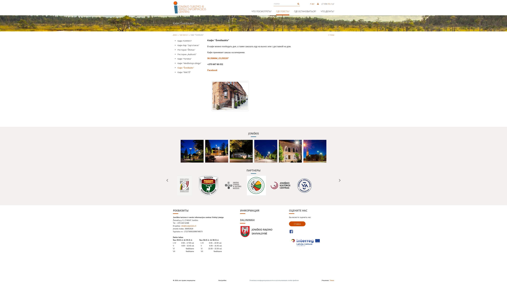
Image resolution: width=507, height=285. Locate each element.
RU (329, 4)
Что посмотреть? (261, 11)
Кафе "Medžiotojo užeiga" (189, 63)
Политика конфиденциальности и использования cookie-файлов (274, 280)
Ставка (297, 223)
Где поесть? (282, 11)
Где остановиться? (305, 11)
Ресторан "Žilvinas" (186, 49)
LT (322, 4)
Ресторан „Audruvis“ (186, 54)
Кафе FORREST (184, 40)
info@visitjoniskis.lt (188, 226)
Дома (175, 35)
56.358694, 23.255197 (217, 58)
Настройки (222, 280)
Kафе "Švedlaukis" (185, 67)
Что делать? (327, 11)
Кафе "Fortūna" (184, 58)
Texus (332, 280)
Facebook (212, 70)
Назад (332, 35)
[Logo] (190, 7)
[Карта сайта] (318, 4)
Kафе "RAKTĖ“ (184, 72)
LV (333, 4)
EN (326, 4)
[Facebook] (291, 231)
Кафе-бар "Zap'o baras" (188, 45)
